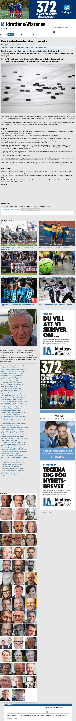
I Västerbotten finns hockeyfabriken (11, 382)
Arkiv (32, 34)
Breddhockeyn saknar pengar (9, 472)
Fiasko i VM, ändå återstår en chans (11, 377)
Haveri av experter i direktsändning (11, 408)
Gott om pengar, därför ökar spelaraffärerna (14, 438)
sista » (3, 487)
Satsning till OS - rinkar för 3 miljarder (12, 403)
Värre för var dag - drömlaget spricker (12, 397)
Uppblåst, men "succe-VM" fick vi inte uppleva (14, 427)
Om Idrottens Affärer (40, 34)
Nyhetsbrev (26, 34)
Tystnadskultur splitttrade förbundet (11, 461)
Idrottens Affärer (23, 24)
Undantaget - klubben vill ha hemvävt (12, 468)
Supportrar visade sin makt (9, 418)
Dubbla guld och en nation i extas (10, 475)
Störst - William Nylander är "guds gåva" (12, 429)
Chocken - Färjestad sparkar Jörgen (11, 399)
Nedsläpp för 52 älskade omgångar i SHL (13, 420)
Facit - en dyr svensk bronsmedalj (11, 425)
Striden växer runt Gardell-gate (10, 367)
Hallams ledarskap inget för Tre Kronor (12, 373)
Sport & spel (18, 34)
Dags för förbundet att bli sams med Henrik (13, 423)
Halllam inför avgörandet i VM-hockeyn (12, 431)
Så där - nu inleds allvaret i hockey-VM (12, 433)
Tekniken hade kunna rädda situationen (12, 446)
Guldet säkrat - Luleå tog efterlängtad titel (13, 435)
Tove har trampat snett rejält (9, 440)
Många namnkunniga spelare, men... (12, 390)
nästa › (3, 486)
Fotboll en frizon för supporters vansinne (13, 462)
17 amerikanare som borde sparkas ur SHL (13, 442)
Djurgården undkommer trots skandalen (12, 464)
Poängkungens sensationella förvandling (13, 444)
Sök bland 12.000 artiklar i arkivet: (60, 27)
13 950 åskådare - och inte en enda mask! (13, 416)
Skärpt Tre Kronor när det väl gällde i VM (13, 375)
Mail (4, 28)
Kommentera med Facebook (10, 209)
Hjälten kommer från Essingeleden (11, 388)
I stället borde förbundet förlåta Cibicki (12, 455)
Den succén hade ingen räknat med (11, 459)
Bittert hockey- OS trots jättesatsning (11, 392)
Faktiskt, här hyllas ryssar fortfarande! (12, 414)
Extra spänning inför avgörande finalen (12, 436)
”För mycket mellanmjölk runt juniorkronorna (14, 457)
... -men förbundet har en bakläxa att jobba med (15, 401)
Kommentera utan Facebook (30, 209)
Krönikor (10, 34)
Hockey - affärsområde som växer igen (12, 470)
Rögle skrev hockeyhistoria (9, 386)
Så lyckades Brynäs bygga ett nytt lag (12, 448)
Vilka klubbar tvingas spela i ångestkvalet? (13, 449)
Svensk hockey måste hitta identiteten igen (13, 369)
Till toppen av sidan (12, 718)
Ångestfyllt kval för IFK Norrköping (11, 410)
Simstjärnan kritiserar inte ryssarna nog (12, 384)
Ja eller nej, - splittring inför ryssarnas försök (14, 366)
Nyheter (5, 34)
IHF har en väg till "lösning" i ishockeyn (12, 371)
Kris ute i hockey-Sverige (8, 474)
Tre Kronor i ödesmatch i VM (9, 379)
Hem (5, 704)
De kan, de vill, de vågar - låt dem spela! (13, 380)
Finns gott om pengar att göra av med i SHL (14, 395)
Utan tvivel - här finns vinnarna (10, 466)
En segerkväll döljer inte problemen (11, 421)
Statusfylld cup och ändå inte (9, 453)
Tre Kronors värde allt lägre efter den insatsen (14, 451)
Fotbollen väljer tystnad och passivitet (12, 407)
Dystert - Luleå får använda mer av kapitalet (14, 405)
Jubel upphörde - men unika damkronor (12, 394)
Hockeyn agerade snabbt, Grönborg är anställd (15, 412)
